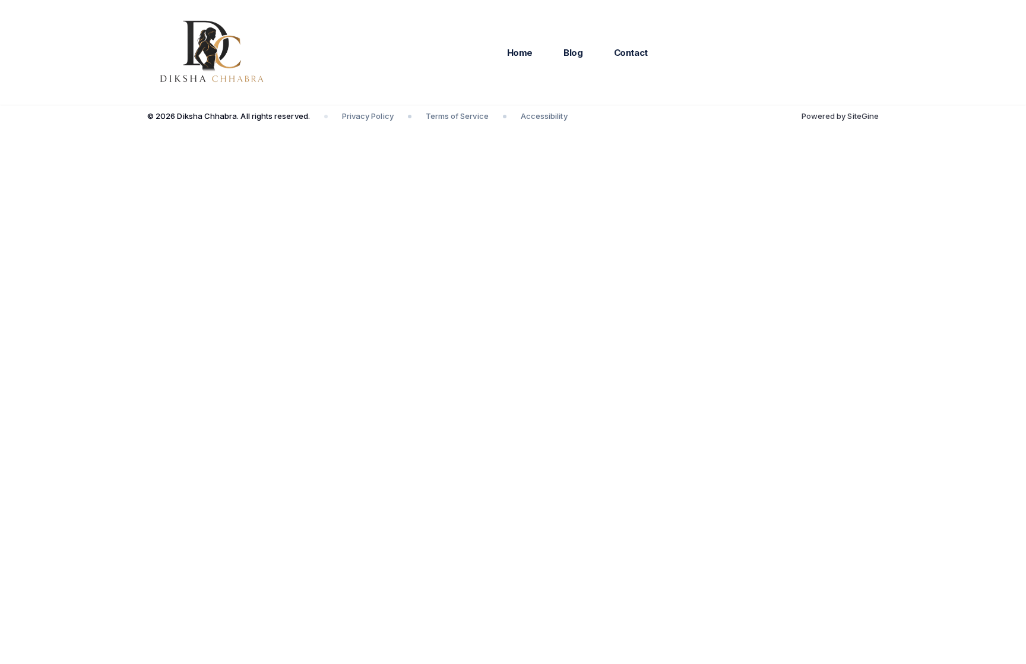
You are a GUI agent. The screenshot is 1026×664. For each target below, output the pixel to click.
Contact (631, 52)
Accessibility (544, 116)
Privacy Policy (368, 116)
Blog (573, 52)
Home (520, 52)
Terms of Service (457, 116)
